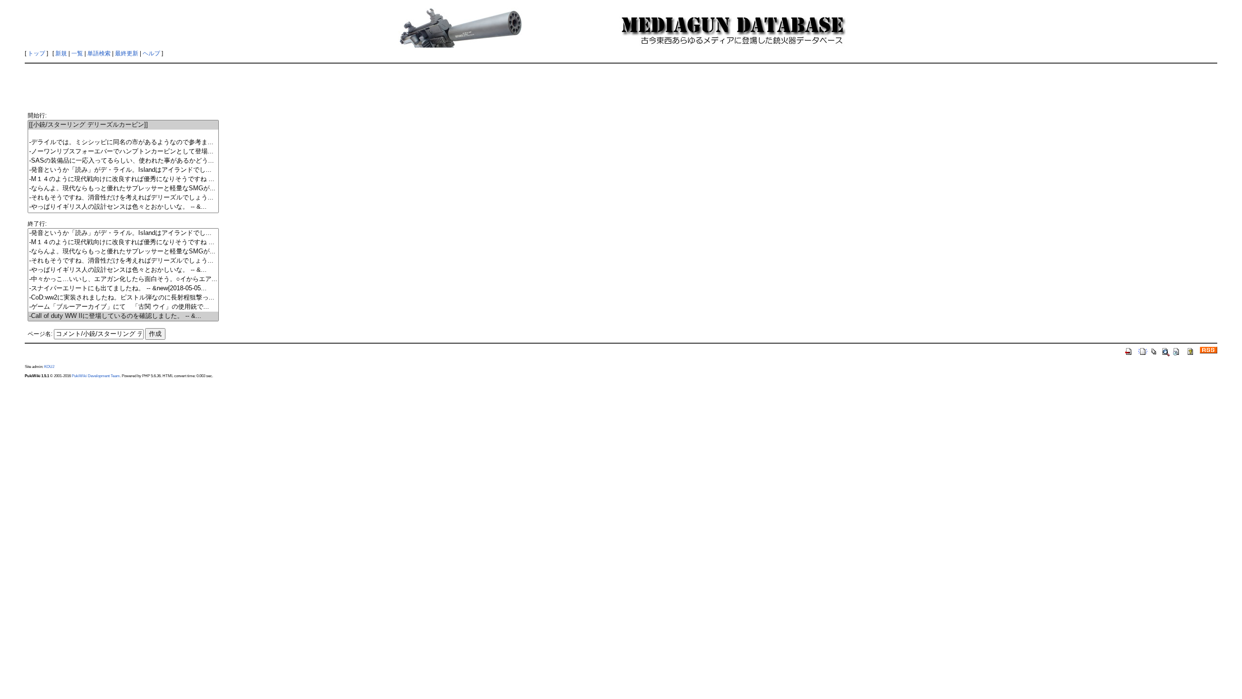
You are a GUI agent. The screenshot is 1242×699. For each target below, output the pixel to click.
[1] (123, 134)
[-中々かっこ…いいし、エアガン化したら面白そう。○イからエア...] (123, 279)
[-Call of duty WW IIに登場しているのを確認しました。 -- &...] (123, 316)
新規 (61, 53)
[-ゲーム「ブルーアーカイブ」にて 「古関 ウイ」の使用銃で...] (123, 307)
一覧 (77, 53)
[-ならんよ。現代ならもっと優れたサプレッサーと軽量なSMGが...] (123, 188)
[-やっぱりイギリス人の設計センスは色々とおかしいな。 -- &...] (123, 207)
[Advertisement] (621, 88)
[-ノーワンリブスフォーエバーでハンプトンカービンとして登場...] (123, 151)
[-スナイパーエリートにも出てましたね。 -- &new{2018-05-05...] (123, 288)
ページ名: (40, 334)
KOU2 (49, 366)
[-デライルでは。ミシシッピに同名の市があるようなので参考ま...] (123, 142)
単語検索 (99, 53)
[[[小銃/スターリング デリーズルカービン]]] (123, 125)
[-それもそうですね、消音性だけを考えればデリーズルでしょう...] (123, 197)
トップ (36, 53)
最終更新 (126, 53)
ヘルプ (151, 53)
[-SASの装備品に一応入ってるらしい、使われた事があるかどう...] (123, 161)
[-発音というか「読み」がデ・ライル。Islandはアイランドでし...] (123, 170)
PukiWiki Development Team (96, 375)
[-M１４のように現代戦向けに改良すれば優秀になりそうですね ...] (123, 179)
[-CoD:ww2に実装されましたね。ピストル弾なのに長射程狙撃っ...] (123, 297)
